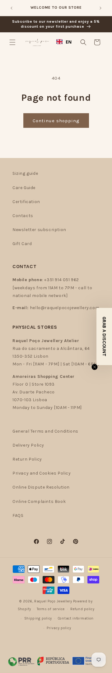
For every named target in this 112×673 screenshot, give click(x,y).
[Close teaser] (94, 367)
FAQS (17, 515)
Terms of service (50, 609)
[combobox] (64, 41)
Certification (26, 201)
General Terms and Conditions (45, 431)
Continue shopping (56, 120)
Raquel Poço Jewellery (53, 601)
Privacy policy (59, 628)
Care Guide (23, 187)
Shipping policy (38, 618)
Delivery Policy (28, 445)
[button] (12, 42)
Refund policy (82, 609)
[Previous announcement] (11, 8)
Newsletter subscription (39, 229)
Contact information (76, 618)
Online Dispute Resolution (41, 487)
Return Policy (27, 459)
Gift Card (22, 243)
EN (69, 42)
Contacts (22, 215)
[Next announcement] (100, 8)
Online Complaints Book (39, 501)
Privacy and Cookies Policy (41, 473)
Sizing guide (25, 173)
